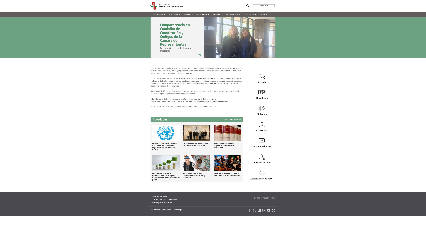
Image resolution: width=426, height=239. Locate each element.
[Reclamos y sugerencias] (264, 200)
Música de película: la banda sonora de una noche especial (227, 174)
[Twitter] (254, 210)
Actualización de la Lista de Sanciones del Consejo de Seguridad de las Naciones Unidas (164, 146)
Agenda (262, 82)
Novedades (262, 98)
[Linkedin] (259, 210)
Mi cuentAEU (262, 130)
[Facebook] (250, 210)
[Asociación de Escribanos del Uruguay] (166, 5)
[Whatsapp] (273, 210)
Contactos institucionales (161, 210)
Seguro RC (264, 14)
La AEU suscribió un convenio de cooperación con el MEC (195, 144)
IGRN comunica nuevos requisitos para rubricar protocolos (224, 145)
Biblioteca (262, 114)
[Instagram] (264, 210)
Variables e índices (261, 146)
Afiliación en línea (262, 162)
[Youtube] (268, 210)
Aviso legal (178, 210)
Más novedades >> (232, 119)
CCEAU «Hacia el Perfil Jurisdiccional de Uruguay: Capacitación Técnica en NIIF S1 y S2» (166, 176)
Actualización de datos (262, 178)
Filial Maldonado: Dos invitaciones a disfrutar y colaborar (194, 175)
